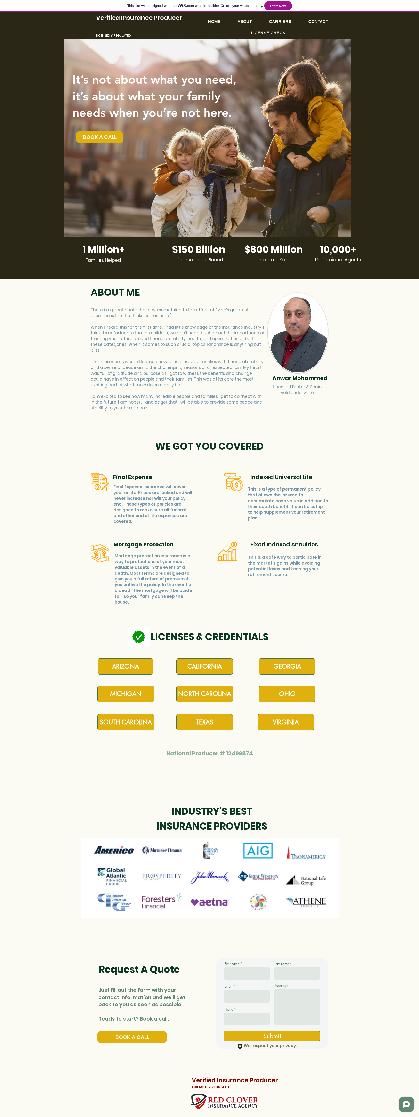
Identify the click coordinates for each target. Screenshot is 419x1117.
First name (231, 963)
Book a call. (154, 1018)
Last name (282, 963)
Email (228, 986)
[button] (268, 33)
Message (281, 985)
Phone (228, 1009)
